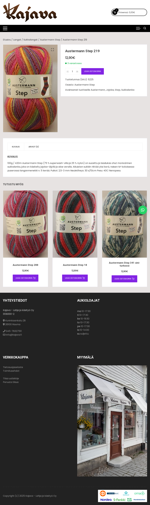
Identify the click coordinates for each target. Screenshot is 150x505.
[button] (52, 50)
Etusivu (7, 39)
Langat (17, 39)
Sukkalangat (30, 39)
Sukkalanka (127, 90)
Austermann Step (50, 39)
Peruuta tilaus (11, 382)
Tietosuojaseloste (13, 367)
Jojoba (110, 90)
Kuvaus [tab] (16, 146)
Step (117, 90)
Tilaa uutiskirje (11, 378)
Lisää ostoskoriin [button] (24, 278)
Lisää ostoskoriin (92, 71)
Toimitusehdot (11, 371)
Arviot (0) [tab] (34, 146)
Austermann (98, 90)
